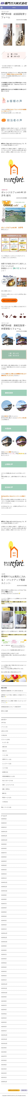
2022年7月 (4, 1005)
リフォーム (4, 739)
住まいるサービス (6, 780)
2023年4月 (4, 967)
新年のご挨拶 (4, 711)
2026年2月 (4, 823)
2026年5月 (4, 818)
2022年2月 (4, 1026)
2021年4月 (4, 1069)
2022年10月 (4, 992)
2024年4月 (4, 916)
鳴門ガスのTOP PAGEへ (14, 1090)
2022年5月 (4, 1013)
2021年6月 (4, 1060)
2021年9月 (4, 1047)
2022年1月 (4, 1030)
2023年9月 (4, 946)
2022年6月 (4, 1009)
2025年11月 (4, 835)
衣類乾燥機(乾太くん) (7, 776)
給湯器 (4, 772)
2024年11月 (4, 886)
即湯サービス (5, 797)
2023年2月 (4, 975)
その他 (3, 735)
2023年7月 (4, 954)
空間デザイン (5, 759)
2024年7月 (4, 903)
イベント (3, 726)
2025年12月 (4, 831)
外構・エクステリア (7, 784)
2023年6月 (4, 958)
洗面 (3, 751)
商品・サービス (5, 807)
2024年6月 (4, 907)
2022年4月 (4, 1018)
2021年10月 (4, 1043)
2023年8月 (4, 950)
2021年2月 (4, 1073)
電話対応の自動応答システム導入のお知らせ (12, 690)
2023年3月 (4, 971)
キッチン (4, 742)
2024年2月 (4, 924)
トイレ (4, 755)
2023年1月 (4, 980)
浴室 (3, 746)
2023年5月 (4, 963)
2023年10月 (4, 941)
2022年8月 (4, 1001)
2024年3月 (4, 920)
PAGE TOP (24, 1090)
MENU (14, 7)
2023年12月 (4, 933)
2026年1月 (4, 827)
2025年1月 (4, 878)
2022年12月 (4, 984)
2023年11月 (4, 937)
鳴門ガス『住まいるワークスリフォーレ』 (11, 143)
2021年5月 (4, 1064)
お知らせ (3, 731)
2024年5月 (4, 912)
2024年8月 (4, 899)
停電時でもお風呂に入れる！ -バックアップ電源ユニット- (13, 579)
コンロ (4, 768)
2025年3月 (4, 869)
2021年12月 (4, 1035)
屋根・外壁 (5, 789)
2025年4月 (4, 865)
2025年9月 (4, 844)
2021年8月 (4, 1052)
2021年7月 (4, 1056)
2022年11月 (4, 988)
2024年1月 (4, 929)
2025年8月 (4, 848)
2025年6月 (4, 857)
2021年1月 (4, 1077)
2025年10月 (4, 840)
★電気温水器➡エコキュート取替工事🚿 (11, 706)
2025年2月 (4, 874)
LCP (2, 722)
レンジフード (5, 763)
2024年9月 (4, 895)
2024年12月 (4, 882)
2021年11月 (4, 1039)
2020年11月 (4, 1081)
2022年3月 (4, 1022)
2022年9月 (4, 996)
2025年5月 (4, 861)
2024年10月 (4, 890)
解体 (3, 793)
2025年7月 (4, 852)
